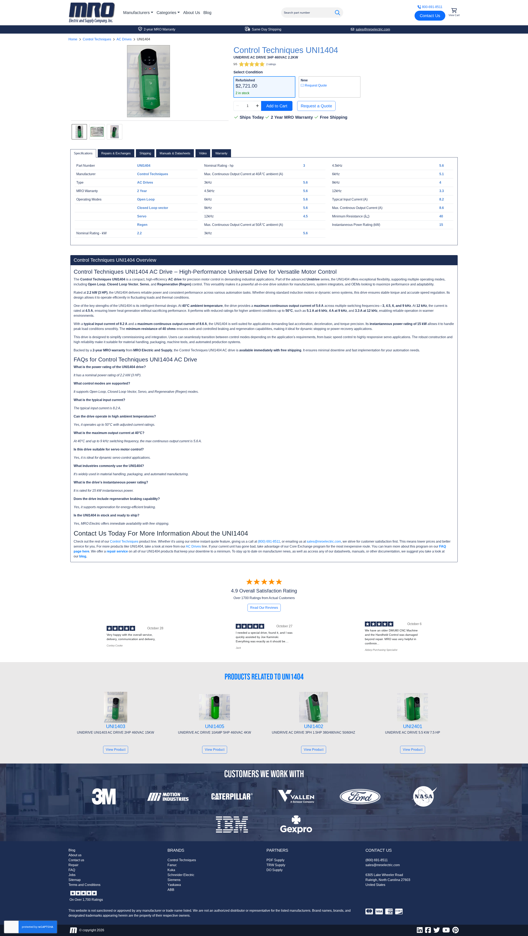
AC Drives (124, 39)
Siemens (173, 880)
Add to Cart (276, 106)
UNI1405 (214, 726)
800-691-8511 (432, 7)
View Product (115, 749)
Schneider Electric (180, 875)
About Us (191, 12)
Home (72, 39)
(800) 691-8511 (269, 541)
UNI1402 (313, 726)
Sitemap (74, 880)
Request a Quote (316, 106)
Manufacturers (136, 12)
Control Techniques (97, 39)
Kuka (171, 870)
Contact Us (430, 15)
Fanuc (172, 865)
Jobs (71, 875)
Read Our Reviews (264, 607)
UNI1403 (115, 726)
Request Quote (315, 85)
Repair (73, 865)
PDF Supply (275, 860)
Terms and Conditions (84, 885)
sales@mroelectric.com (324, 541)
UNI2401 (412, 726)
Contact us (76, 860)
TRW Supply (275, 865)
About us (74, 855)
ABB (170, 889)
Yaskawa (174, 885)
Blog (207, 12)
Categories (166, 12)
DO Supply (274, 870)
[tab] (83, 153)
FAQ (71, 870)
